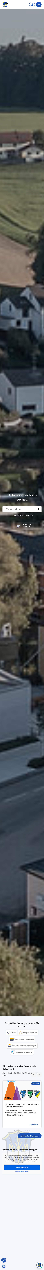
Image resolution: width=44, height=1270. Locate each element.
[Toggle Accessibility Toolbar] (4, 1260)
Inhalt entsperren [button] (22, 1168)
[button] (39, 4)
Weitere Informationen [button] (22, 1172)
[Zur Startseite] (12, 5)
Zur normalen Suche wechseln (22, 515)
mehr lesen (34, 1125)
